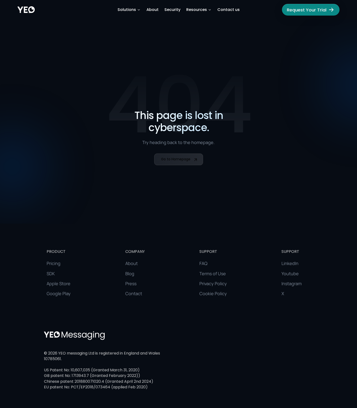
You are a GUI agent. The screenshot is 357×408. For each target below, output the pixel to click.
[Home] (26, 9)
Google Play (59, 293)
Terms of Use (212, 273)
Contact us (228, 9)
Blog (129, 273)
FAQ (203, 263)
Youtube (290, 273)
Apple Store (58, 283)
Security (172, 9)
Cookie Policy (213, 293)
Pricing (53, 263)
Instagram (291, 283)
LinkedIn (289, 263)
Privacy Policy (213, 283)
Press (130, 283)
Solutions (127, 9)
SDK (51, 273)
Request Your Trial (306, 10)
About (152, 9)
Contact (133, 293)
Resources (196, 9)
